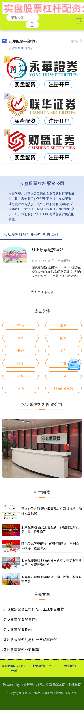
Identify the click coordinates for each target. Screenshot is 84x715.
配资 (63, 338)
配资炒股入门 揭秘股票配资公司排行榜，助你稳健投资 (51, 510)
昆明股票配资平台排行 (21, 619)
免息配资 (70, 665)
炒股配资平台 (42, 665)
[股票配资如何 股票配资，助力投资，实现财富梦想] (11, 579)
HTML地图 (73, 684)
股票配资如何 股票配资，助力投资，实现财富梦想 (51, 578)
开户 (20, 350)
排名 (20, 363)
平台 (63, 363)
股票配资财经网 (52, 692)
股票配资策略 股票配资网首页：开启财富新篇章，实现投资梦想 (51, 562)
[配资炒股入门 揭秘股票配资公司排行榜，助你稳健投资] (11, 512)
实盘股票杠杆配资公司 (14, 668)
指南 (20, 325)
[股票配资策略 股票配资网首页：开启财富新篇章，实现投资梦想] (11, 563)
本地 (20, 388)
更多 (74, 41)
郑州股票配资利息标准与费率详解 (30, 639)
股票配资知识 (63, 388)
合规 (20, 375)
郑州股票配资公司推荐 (21, 649)
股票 (63, 325)
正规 (63, 375)
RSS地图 (59, 684)
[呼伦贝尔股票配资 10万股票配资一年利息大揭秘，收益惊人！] (11, 546)
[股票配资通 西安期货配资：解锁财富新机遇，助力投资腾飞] (11, 530)
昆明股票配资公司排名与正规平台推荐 (33, 609)
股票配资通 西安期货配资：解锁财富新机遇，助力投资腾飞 (50, 529)
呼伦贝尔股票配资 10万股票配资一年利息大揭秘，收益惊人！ (50, 545)
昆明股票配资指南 (17, 629)
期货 (63, 350)
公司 (20, 338)
